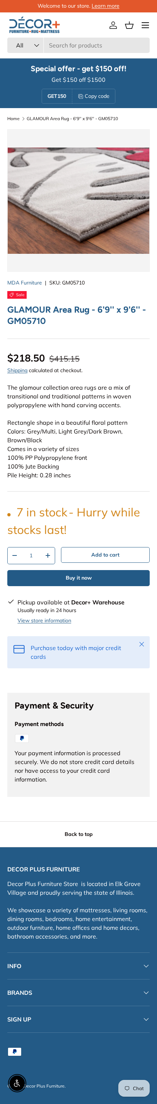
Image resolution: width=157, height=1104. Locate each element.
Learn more (105, 6)
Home (13, 118)
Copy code (97, 96)
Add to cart (105, 554)
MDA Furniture (24, 282)
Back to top (79, 834)
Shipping (17, 370)
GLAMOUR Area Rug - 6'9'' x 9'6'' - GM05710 (72, 118)
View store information (44, 620)
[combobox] (78, 45)
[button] (129, 25)
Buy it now (79, 577)
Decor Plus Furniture (44, 1086)
